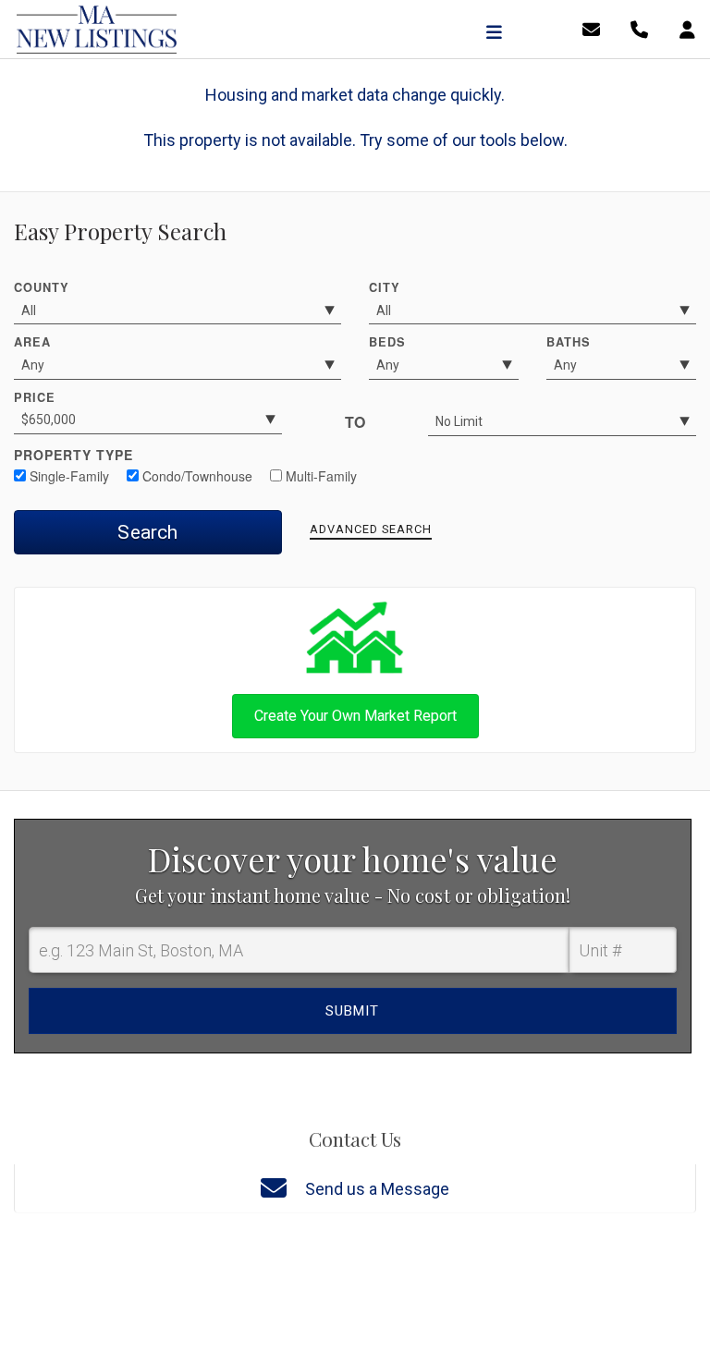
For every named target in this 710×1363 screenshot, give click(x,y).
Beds (387, 342)
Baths (568, 342)
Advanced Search (371, 529)
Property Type (73, 454)
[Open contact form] (591, 28)
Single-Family (67, 476)
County (41, 287)
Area (32, 342)
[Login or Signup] (687, 28)
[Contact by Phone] (639, 28)
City (384, 287)
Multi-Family (319, 476)
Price (34, 397)
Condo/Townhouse (195, 476)
